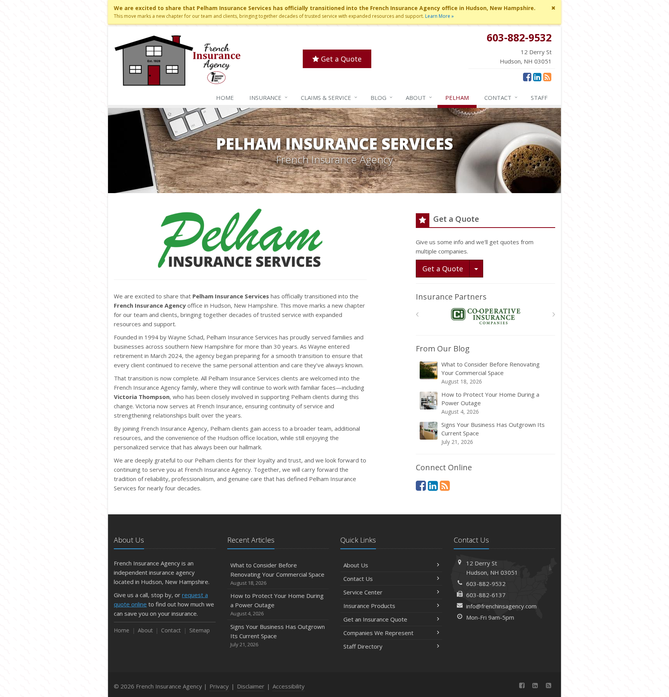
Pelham (457, 97)
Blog (382, 97)
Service (329, 97)
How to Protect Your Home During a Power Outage (490, 402)
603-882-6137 (486, 595)
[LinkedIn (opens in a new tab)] (537, 76)
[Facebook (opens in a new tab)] (527, 76)
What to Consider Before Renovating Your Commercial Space (490, 372)
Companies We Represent (378, 633)
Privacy (219, 686)
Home (225, 97)
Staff (539, 97)
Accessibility (289, 686)
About (419, 97)
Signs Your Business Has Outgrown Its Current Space (493, 433)
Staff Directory (363, 646)
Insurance (268, 97)
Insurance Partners (451, 296)
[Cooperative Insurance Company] (485, 316)
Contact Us (358, 578)
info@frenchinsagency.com (501, 606)
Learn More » (439, 16)
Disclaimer (250, 686)
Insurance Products (369, 606)
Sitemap (199, 630)
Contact (501, 97)
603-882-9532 (486, 583)
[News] (547, 76)
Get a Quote (340, 58)
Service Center (363, 592)
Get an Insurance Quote (375, 619)
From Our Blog (443, 348)
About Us (355, 565)
